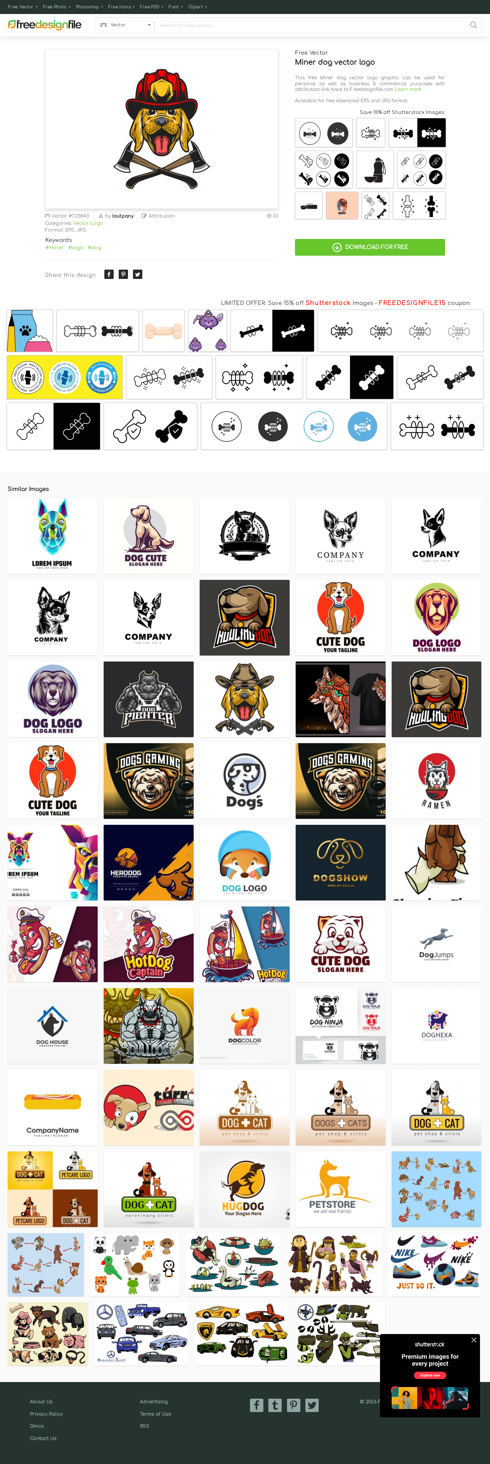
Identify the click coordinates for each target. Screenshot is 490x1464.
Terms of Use (155, 1414)
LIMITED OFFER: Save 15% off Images (297, 303)
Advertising (154, 1401)
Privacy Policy (46, 1414)
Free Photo (55, 7)
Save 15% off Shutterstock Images (402, 112)
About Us (41, 1401)
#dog (94, 247)
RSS (144, 1426)
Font (174, 7)
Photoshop (87, 7)
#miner (54, 247)
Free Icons (119, 7)
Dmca (37, 1426)
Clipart (195, 7)
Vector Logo (88, 223)
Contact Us (43, 1438)
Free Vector (21, 7)
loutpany (123, 216)
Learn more (408, 89)
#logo (76, 247)
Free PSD (150, 7)
